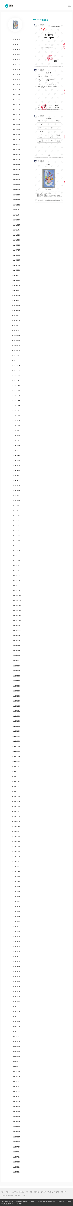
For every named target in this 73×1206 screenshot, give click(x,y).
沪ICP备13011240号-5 (44, 1201)
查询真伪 (57, 1192)
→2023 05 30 (15, 455)
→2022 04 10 (15, 681)
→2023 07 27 (15, 430)
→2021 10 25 (15, 796)
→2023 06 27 (15, 440)
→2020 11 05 (15, 1037)
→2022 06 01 (15, 661)
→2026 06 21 (15, 44)
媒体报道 (36, 1192)
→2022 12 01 (15, 510)
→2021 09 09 (15, 856)
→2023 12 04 (15, 365)
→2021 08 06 (15, 906)
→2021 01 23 (15, 1042)
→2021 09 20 (15, 841)
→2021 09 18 (15, 846)
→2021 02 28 (15, 1011)
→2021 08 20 (15, 881)
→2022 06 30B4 (16, 621)
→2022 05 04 (15, 676)
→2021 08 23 (15, 871)
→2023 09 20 (15, 385)
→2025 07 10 (15, 130)
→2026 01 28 (15, 74)
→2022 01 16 (15, 701)
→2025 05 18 (15, 150)
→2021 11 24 (15, 776)
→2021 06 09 (15, 951)
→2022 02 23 (15, 691)
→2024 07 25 (15, 250)
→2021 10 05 (15, 816)
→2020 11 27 (15, 1082)
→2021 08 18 (15, 886)
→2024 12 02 (15, 205)
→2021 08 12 (15, 901)
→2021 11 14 (15, 791)
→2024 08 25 (15, 255)
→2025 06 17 (15, 135)
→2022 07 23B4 (16, 606)
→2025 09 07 (15, 120)
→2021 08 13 (15, 896)
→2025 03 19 (15, 165)
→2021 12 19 (15, 746)
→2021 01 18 (15, 1021)
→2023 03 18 (15, 470)
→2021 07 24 (15, 911)
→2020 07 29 (15, 1147)
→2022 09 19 (15, 560)
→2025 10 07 (15, 115)
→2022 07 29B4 (16, 596)
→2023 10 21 (15, 380)
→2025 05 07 (15, 155)
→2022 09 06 (15, 576)
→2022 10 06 (15, 545)
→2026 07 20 (15, 39)
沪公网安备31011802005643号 (25, 1201)
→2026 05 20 (15, 49)
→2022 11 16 (15, 525)
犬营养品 (15, 1192)
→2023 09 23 (15, 405)
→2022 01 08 (15, 721)
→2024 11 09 (15, 215)
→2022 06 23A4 (16, 636)
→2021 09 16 (15, 836)
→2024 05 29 (15, 285)
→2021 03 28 (15, 991)
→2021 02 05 (15, 1017)
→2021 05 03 (15, 971)
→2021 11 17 (15, 786)
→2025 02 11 (15, 175)
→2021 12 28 (15, 716)
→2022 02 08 (15, 696)
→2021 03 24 (15, 996)
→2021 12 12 (15, 736)
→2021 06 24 (15, 936)
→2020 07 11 (15, 1157)
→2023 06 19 (15, 425)
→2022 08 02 (15, 591)
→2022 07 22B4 (16, 611)
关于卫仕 (8, 1192)
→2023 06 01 (15, 450)
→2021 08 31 (15, 866)
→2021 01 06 (15, 1062)
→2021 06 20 (15, 946)
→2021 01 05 (15, 1067)
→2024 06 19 (15, 280)
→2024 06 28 (15, 270)
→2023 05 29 (15, 460)
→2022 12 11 (15, 505)
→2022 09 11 (15, 571)
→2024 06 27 (15, 275)
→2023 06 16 (15, 445)
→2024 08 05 (15, 260)
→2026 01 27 (15, 59)
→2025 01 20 (15, 180)
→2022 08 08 (15, 581)
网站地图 (20, 1204)
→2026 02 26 (15, 64)
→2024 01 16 (15, 340)
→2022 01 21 (15, 711)
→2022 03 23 (15, 686)
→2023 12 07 (15, 360)
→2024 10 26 (15, 235)
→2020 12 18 (15, 1072)
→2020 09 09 (15, 1127)
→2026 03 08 (15, 69)
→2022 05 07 (15, 671)
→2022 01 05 (15, 726)
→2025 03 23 (15, 160)
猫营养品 (21, 1192)
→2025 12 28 (15, 89)
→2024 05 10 (15, 295)
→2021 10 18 (15, 806)
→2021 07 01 (15, 926)
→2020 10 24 (15, 1107)
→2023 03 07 (15, 480)
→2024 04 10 (15, 305)
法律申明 (61, 1201)
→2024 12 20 (15, 190)
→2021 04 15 (15, 981)
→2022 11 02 (15, 535)
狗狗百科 (17, 1195)
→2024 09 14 (15, 245)
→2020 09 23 (15, 1122)
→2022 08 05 (15, 586)
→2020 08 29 (15, 1132)
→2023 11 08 (15, 375)
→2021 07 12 (15, 921)
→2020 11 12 (15, 1092)
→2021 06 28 (15, 931)
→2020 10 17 (15, 1112)
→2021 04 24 (15, 976)
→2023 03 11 (15, 475)
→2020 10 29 (15, 1102)
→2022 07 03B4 (16, 616)
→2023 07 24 (15, 435)
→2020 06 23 (15, 1162)
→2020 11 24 (15, 1087)
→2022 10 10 (15, 540)
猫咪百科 (24, 1195)
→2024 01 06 (15, 345)
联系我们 (50, 1192)
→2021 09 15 (15, 851)
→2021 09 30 (15, 821)
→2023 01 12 (15, 500)
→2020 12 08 (15, 1077)
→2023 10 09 (15, 395)
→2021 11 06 (15, 781)
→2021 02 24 (15, 941)
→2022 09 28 (15, 550)
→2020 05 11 (15, 1167)
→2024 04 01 (15, 315)
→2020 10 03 (15, 1117)
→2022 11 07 (15, 530)
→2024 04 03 (15, 310)
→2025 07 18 (15, 125)
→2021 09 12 (15, 861)
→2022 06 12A (16, 651)
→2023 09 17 (15, 410)
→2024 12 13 (15, 195)
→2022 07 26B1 (16, 601)
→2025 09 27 (15, 110)
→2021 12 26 (15, 741)
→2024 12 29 (15, 185)
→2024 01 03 (15, 350)
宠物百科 (43, 1192)
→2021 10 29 (15, 801)
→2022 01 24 (15, 706)
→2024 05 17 (15, 290)
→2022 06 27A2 (16, 626)
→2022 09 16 (15, 566)
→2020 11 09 (15, 1097)
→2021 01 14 (15, 1052)
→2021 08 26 (15, 876)
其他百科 (10, 1195)
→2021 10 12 (15, 811)
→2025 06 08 (15, 140)
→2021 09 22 (15, 831)
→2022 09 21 (15, 556)
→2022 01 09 (15, 731)
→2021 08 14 (15, 891)
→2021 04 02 (15, 986)
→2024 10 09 (15, 220)
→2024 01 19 (15, 335)
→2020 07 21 (15, 1152)
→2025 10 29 (15, 105)
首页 (2, 1192)
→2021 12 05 (15, 756)
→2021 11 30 (15, 766)
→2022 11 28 (15, 515)
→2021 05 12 (15, 966)
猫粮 (31, 1192)
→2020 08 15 (15, 1137)
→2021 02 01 (15, 1031)
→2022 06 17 (15, 646)
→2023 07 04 (15, 420)
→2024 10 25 (15, 225)
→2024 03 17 (15, 330)
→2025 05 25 (15, 145)
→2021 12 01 (15, 761)
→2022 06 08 (15, 656)
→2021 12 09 (15, 751)
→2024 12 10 (15, 200)
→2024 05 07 (15, 300)
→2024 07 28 (15, 265)
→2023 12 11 (15, 355)
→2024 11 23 (15, 210)
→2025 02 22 (15, 170)
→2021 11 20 (15, 771)
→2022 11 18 (15, 520)
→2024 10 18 (15, 240)
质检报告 (63, 1192)
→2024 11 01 (15, 230)
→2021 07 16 (15, 916)
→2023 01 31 (15, 495)
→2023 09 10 (15, 415)
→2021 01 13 (15, 1057)
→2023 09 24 (15, 400)
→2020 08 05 (15, 1142)
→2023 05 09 (15, 465)
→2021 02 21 (15, 1006)
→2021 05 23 (15, 961)
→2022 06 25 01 (16, 631)
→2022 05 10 (15, 666)
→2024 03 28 (15, 320)
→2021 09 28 (15, 826)
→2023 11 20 (15, 370)
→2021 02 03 (15, 1027)
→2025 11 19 (15, 99)
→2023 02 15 (15, 490)
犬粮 (27, 1192)
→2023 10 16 (15, 390)
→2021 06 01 (15, 956)
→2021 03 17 (15, 1001)
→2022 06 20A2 (16, 641)
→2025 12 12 (15, 95)
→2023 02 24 (15, 485)
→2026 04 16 (15, 54)
